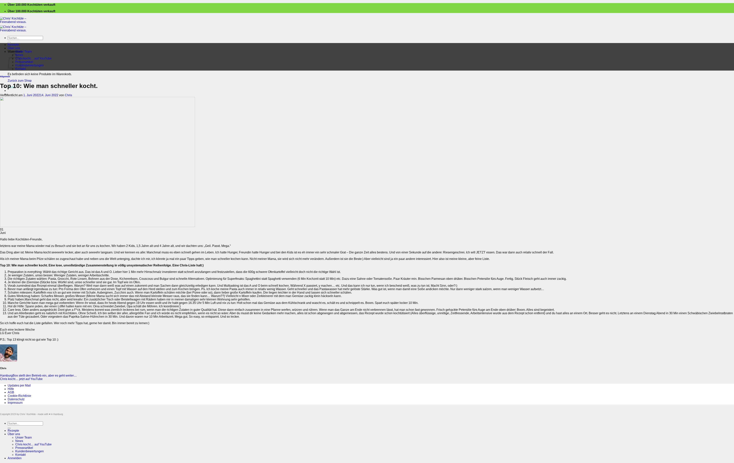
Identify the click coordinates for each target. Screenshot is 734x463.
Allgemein (5, 76)
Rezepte (13, 44)
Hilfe (11, 389)
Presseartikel (24, 61)
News (19, 441)
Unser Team (23, 51)
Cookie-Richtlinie (19, 395)
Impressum (15, 402)
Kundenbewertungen (29, 65)
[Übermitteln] (9, 42)
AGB (11, 392)
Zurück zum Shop (20, 80)
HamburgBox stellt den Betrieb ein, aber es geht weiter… (38, 375)
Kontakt (20, 68)
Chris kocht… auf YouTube (33, 58)
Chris (68, 95)
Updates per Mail (19, 385)
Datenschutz (16, 399)
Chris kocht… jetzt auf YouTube (21, 379)
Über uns (14, 48)
